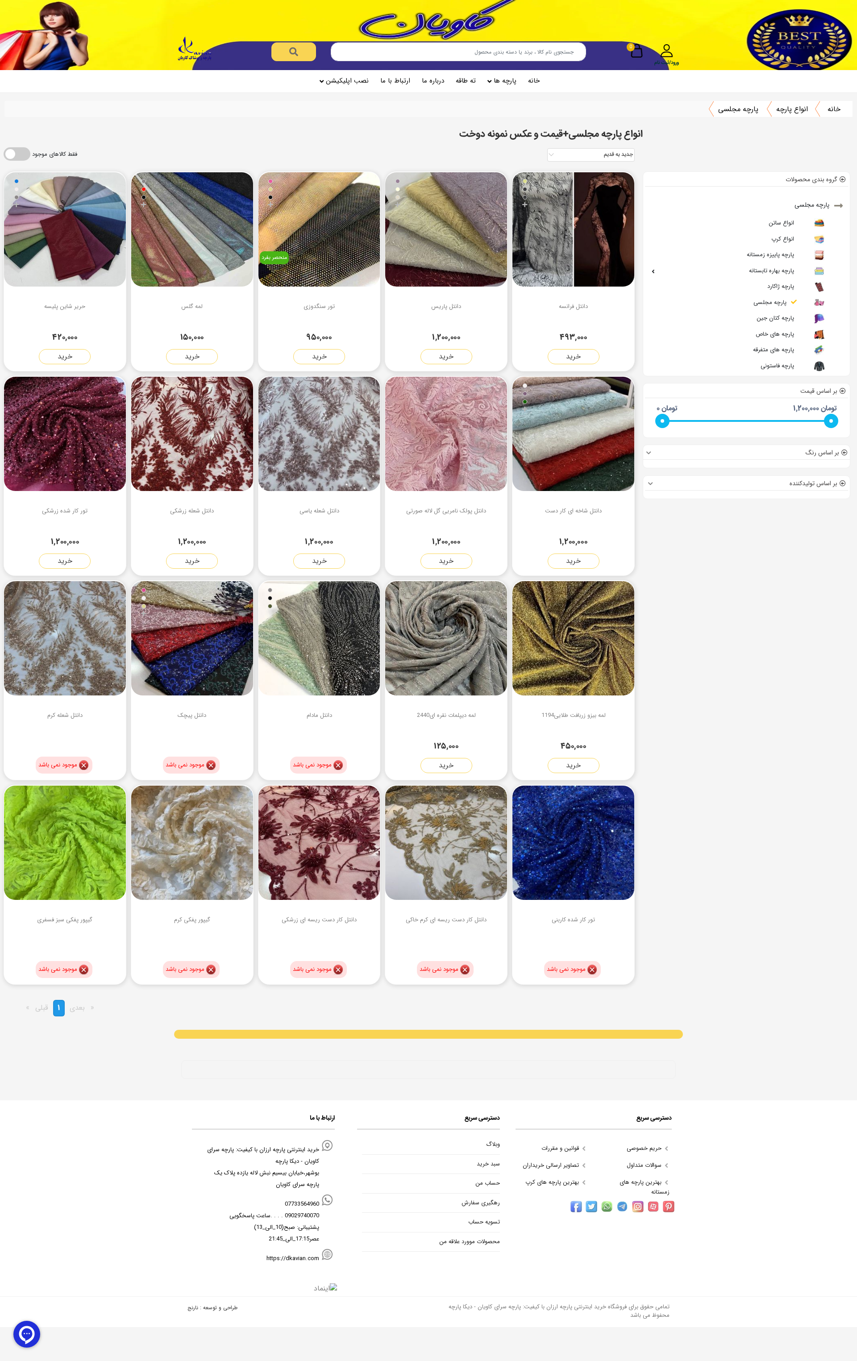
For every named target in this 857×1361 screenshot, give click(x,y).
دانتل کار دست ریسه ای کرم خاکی (446, 919)
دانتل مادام (319, 715)
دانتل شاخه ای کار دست (573, 511)
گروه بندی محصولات (811, 179)
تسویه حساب (484, 1222)
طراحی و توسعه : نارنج (212, 1307)
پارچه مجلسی (738, 109)
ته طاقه (466, 80)
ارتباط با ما (395, 80)
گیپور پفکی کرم (192, 919)
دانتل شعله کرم (65, 715)
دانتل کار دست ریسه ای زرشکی (319, 919)
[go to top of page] (10, 1232)
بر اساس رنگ (822, 453)
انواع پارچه (792, 109)
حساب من (487, 1183)
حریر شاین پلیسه (64, 306)
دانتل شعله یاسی (319, 511)
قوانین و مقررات (561, 1148)
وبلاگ (493, 1144)
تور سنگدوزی (319, 306)
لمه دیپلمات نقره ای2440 (446, 715)
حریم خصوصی (645, 1148)
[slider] (662, 421)
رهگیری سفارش (481, 1203)
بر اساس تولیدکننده (813, 483)
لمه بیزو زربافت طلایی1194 (573, 715)
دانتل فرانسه (573, 306)
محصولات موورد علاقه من (469, 1241)
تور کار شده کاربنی (573, 919)
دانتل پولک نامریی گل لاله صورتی (446, 511)
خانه (534, 80)
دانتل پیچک (192, 715)
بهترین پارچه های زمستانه (645, 1187)
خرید (573, 356)
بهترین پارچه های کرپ (553, 1182)
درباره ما (433, 80)
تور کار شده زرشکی (64, 511)
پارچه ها (505, 80)
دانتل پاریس (446, 306)
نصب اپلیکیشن (347, 80)
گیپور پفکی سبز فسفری (64, 919)
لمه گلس (192, 306)
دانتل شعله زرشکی (192, 511)
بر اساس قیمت (818, 391)
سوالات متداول (645, 1165)
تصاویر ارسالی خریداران (552, 1165)
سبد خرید (488, 1164)
